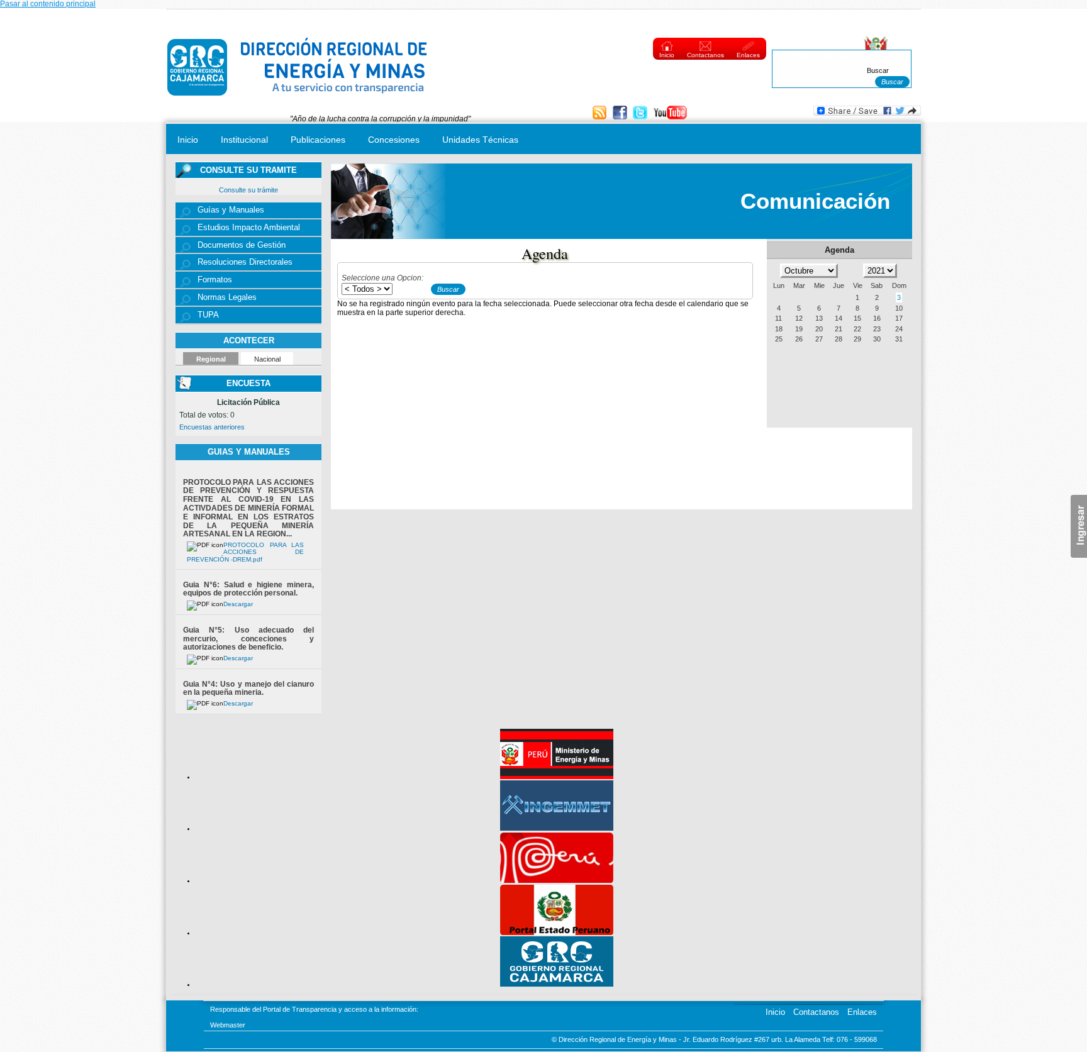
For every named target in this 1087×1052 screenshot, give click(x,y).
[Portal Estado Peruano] (556, 932)
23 (877, 329)
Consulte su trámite (248, 190)
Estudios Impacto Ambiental (249, 227)
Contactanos (705, 55)
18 (779, 329)
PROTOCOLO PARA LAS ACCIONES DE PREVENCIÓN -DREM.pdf (245, 552)
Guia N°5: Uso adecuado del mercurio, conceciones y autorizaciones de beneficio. (248, 639)
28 (838, 339)
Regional (211, 359)
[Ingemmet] (556, 828)
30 (877, 339)
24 (899, 329)
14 (838, 318)
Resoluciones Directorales (245, 262)
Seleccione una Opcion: (382, 278)
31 (899, 339)
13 (819, 318)
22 (857, 329)
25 (779, 339)
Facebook (621, 113)
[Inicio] (298, 98)
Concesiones (394, 140)
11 (778, 318)
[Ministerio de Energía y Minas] (556, 776)
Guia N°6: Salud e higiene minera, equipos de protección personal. (248, 589)
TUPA (208, 315)
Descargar (238, 604)
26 (799, 339)
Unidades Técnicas (480, 140)
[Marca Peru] (556, 880)
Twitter (641, 113)
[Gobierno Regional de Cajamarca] (556, 984)
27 (819, 339)
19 (799, 329)
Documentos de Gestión (242, 245)
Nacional (267, 359)
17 (899, 318)
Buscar (878, 70)
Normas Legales (227, 297)
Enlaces (748, 55)
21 (838, 329)
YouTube (670, 113)
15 (857, 318)
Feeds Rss (601, 113)
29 (857, 339)
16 (877, 318)
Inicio (666, 55)
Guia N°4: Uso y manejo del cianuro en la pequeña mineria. (248, 688)
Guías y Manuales (231, 210)
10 (899, 308)
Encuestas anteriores (212, 427)
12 (799, 318)
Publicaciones (318, 140)
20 (819, 329)
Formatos (215, 279)
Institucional (244, 140)
